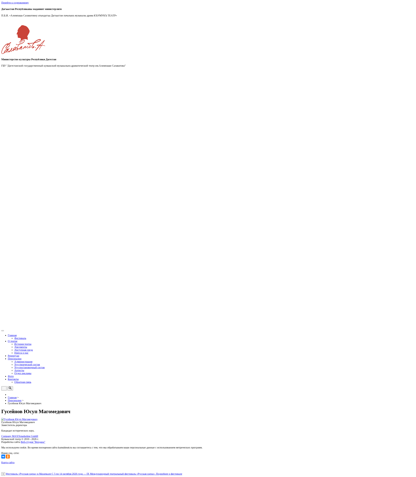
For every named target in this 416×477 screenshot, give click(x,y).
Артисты (19, 370)
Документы (20, 347)
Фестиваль (20, 338)
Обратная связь (22, 382)
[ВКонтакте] (3, 456)
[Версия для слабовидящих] (4, 388)
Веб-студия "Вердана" (33, 442)
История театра (22, 344)
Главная (12, 335)
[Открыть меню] (2, 330)
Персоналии (14, 358)
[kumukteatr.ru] (208, 326)
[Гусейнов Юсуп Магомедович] (19, 419)
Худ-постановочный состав (29, 367)
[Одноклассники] (8, 456)
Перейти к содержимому (15, 2)
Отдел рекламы (22, 373)
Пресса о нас (21, 352)
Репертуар (13, 355)
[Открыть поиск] (10, 388)
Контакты (13, 379)
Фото (11, 376)
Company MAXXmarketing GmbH (19, 436)
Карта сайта (7, 462)
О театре (12, 341)
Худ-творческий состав (27, 364)
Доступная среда (23, 350)
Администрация (23, 361)
